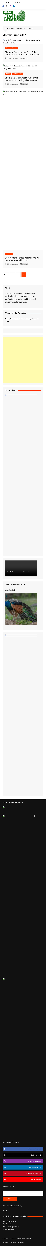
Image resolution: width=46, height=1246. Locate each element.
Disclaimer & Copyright (11, 1142)
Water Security (17, 74)
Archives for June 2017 (18, 28)
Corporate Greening (11, 48)
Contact (17, 3)
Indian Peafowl (10, 590)
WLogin (5, 1242)
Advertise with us (8, 1186)
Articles (8, 74)
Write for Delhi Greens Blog (12, 1206)
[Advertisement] (23, 360)
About (5, 3)
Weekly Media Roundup (15, 313)
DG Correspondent (12, 58)
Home (7, 28)
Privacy (13, 1242)
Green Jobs (9, 254)
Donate (10, 3)
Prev (5, 275)
